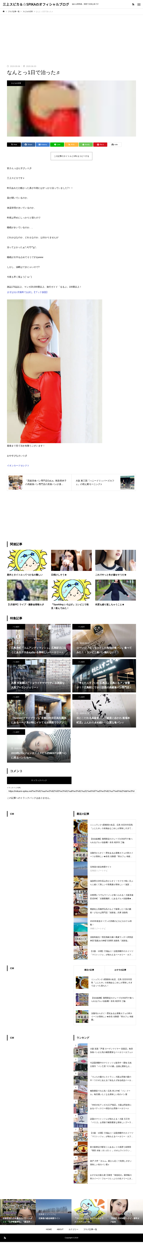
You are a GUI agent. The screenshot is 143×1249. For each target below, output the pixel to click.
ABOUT (60, 1229)
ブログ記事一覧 (90, 1229)
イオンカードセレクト (18, 465)
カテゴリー (73, 1229)
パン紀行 (16, 627)
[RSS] (133, 4)
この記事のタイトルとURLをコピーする (71, 156)
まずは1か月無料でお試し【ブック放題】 (27, 292)
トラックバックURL (14, 787)
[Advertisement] (71, 35)
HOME (49, 1229)
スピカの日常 (16, 83)
